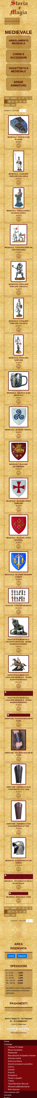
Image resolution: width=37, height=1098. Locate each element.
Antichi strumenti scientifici (20, 1064)
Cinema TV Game (15, 1047)
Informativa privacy (19, 1033)
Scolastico (12, 1075)
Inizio (7, 98)
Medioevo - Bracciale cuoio (18, 897)
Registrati (22, 956)
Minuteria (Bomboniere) (18, 1086)
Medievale (12, 1052)
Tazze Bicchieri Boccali (18, 1083)
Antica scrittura (15, 1061)
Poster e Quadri (15, 1078)
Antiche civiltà (14, 1058)
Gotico (11, 1066)
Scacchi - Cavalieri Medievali (18, 605)
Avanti (7, 105)
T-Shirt (11, 1081)
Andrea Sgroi (22, 1024)
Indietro (14, 98)
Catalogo (8, 1044)
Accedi (11, 956)
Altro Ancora (13, 1089)
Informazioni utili (11, 1092)
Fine (13, 105)
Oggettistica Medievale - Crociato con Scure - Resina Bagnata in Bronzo (18, 642)
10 (24, 101)
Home (6, 1041)
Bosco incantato (15, 1050)
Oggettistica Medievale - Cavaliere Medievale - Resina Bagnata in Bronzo (18, 677)
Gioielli (11, 1069)
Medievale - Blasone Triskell (18, 430)
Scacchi (11, 1072)
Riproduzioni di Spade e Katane (22, 1055)
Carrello (7, 1095)
